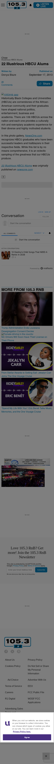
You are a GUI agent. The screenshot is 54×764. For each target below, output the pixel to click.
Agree (27, 737)
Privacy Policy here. (22, 731)
